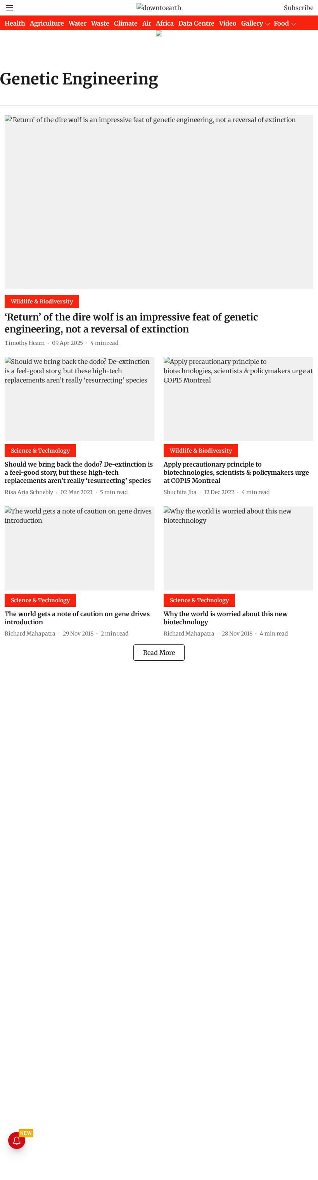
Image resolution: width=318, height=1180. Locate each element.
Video (228, 23)
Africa (165, 23)
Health (15, 23)
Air (146, 23)
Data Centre (196, 23)
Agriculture (47, 23)
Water (77, 23)
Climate (126, 23)
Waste (100, 23)
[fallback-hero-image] (159, 202)
